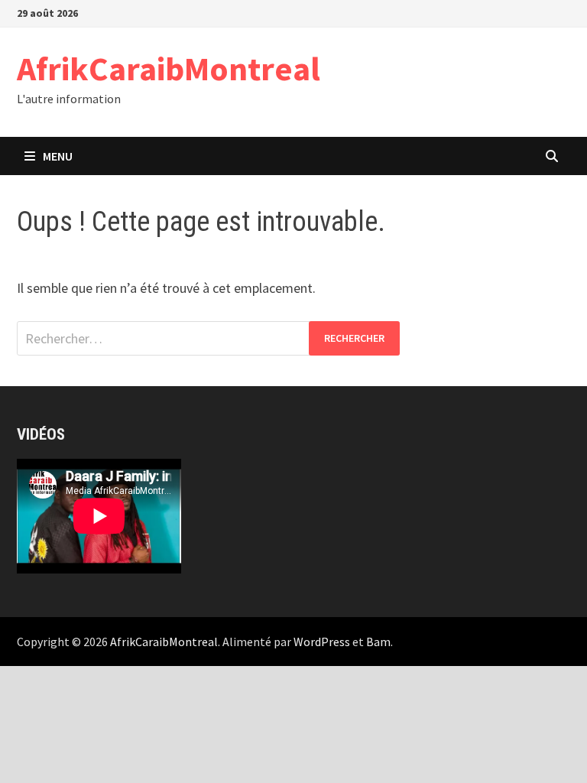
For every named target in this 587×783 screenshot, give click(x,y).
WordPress (322, 641)
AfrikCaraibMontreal (168, 68)
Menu (58, 156)
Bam (378, 641)
